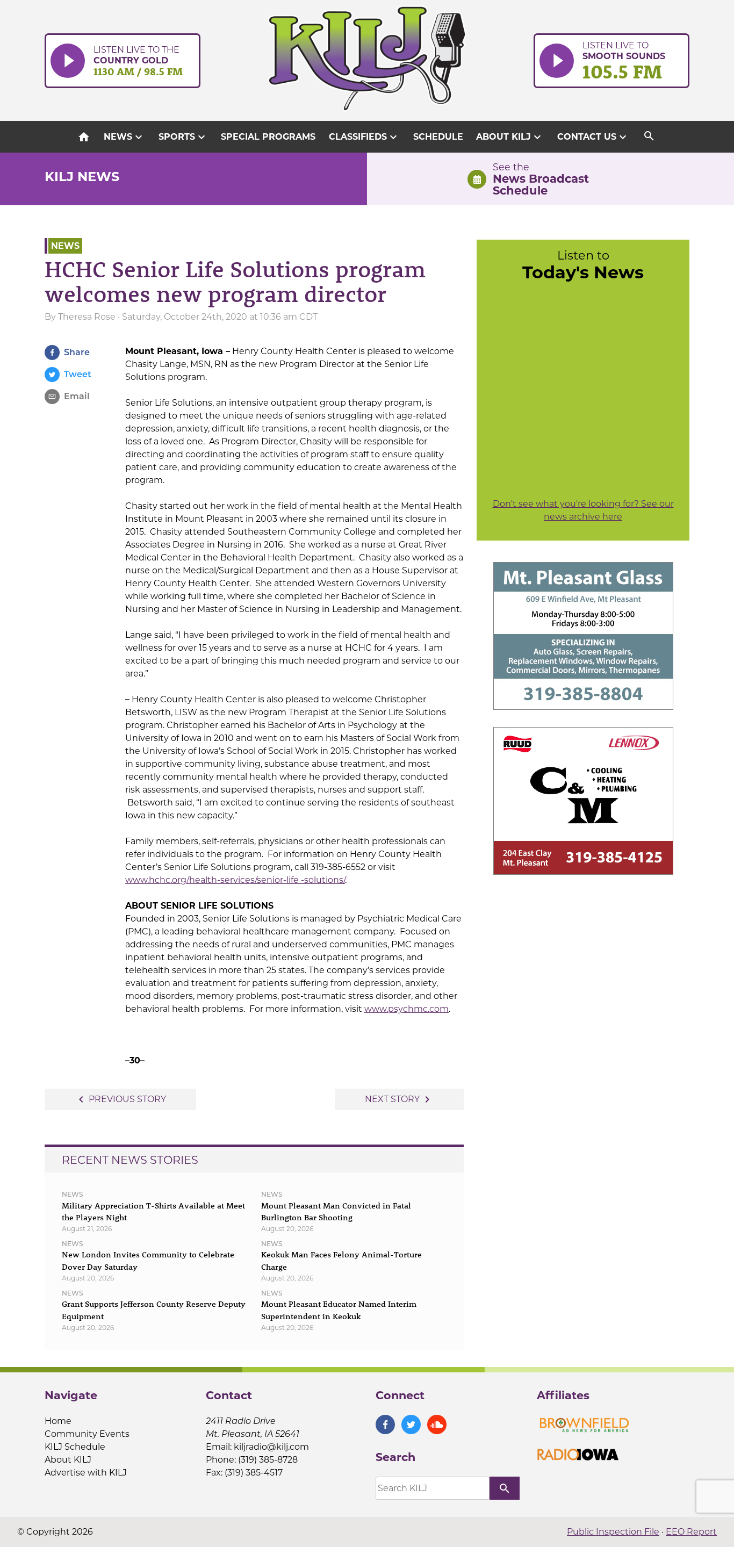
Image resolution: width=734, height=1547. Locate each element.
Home (58, 1421)
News (124, 137)
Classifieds (364, 137)
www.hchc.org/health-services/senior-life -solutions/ (235, 880)
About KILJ (510, 137)
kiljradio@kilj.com (271, 1447)
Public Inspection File (613, 1532)
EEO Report (691, 1532)
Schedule (438, 137)
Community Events (87, 1434)
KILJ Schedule (75, 1447)
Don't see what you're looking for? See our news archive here (583, 510)
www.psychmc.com (406, 1009)
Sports (183, 137)
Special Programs (268, 137)
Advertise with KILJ (86, 1472)
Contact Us (593, 137)
